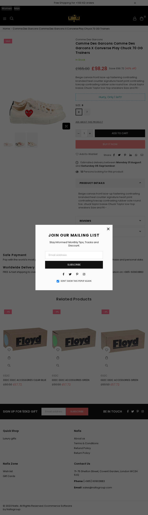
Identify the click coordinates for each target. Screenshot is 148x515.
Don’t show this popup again (76, 281)
